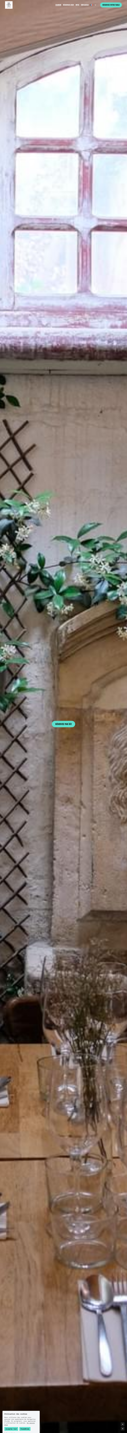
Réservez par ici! (63, 724)
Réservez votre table (111, 5)
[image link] (9, 5)
